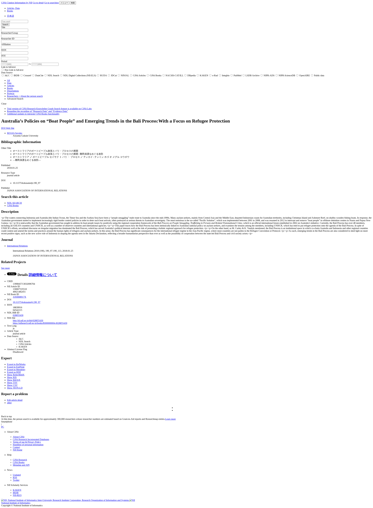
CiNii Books (155, 75)
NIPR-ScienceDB (287, 75)
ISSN (3, 50)
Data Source (7, 72)
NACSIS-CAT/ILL (174, 75)
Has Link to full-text (13, 70)
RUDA (103, 75)
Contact (16, 447)
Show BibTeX (13, 380)
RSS (15, 477)
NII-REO (17, 495)
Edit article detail (14, 400)
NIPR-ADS (269, 75)
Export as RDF (14, 372)
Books (10, 11)
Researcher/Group (9, 33)
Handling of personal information (28, 444)
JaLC (7, 75)
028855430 (18, 315)
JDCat (113, 75)
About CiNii (18, 437)
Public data (318, 75)
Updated (17, 475)
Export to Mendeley (16, 369)
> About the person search (31, 96)
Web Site (10, 128)
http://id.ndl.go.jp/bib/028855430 (28, 320)
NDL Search (53, 75)
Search (5, 24)
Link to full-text (8, 67)
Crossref (27, 75)
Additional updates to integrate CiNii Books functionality (33, 114)
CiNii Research (20, 460)
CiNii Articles (139, 75)
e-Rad (215, 75)
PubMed (237, 75)
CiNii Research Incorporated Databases (31, 439)
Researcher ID (7, 38)
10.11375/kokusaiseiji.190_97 (26, 302)
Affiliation (6, 44)
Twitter (16, 480)
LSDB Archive (252, 75)
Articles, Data (13, 8)
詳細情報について (43, 275)
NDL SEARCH (14, 203)
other (9, 402)
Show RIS (12, 377)
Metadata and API (21, 465)
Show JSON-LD (15, 388)
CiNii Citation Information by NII (16, 2)
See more (5, 268)
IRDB (16, 75)
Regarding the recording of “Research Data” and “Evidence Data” (37, 111)
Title (3, 27)
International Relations (17, 246)
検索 (73, 3)
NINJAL (125, 75)
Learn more (170, 419)
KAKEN (204, 75)
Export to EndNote (15, 367)
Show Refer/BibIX (15, 375)
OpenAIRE (304, 75)
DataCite (39, 75)
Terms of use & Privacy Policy (27, 442)
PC (2, 427)
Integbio (225, 75)
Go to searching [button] (51, 2)
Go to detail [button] (38, 2)
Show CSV (12, 385)
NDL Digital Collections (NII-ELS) (80, 75)
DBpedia (191, 75)
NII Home (17, 450)
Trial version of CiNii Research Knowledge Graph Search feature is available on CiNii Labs (49, 108)
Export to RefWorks (16, 364)
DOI (3, 55)
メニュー (64, 3)
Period (4, 61)
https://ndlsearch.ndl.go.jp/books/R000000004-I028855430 (40, 323)
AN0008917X (19, 297)
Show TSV (12, 382)
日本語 (10, 16)
